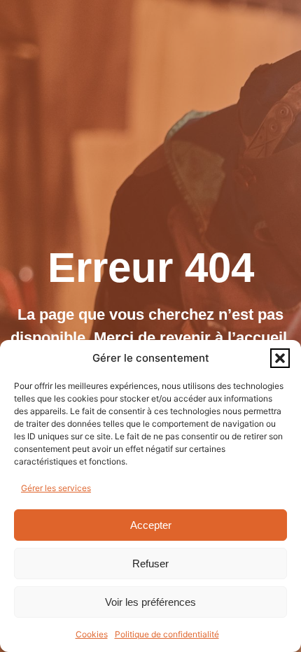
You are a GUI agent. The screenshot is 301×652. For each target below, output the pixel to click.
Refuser (150, 563)
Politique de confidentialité (167, 634)
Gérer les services (56, 488)
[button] (280, 358)
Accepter (151, 525)
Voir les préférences (150, 602)
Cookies (92, 634)
